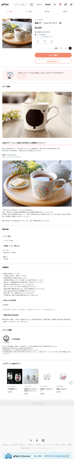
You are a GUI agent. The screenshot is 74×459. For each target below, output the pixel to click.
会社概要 (69, 444)
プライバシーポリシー (48, 444)
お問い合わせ (22, 444)
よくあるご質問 (13, 444)
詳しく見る (22, 76)
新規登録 (47, 4)
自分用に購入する (53, 61)
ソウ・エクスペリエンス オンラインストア (42, 448)
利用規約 (38, 444)
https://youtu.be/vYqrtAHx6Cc (11, 157)
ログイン (39, 4)
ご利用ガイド (31, 444)
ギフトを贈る (53, 55)
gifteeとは (5, 444)
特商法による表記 (60, 444)
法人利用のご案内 (25, 448)
